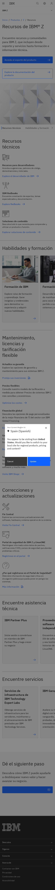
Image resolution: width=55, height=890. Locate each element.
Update (33, 461)
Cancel (10, 461)
